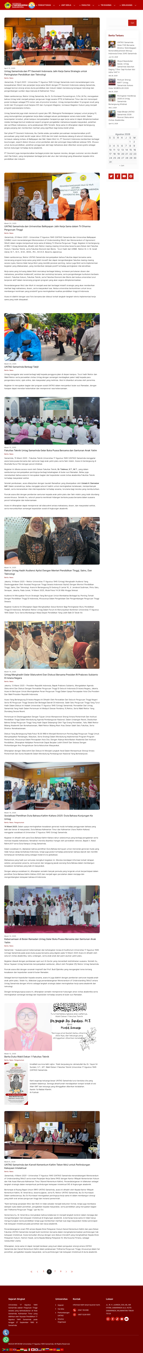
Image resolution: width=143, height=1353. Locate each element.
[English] (15, 1349)
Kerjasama (126, 5)
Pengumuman (19, 822)
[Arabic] (7, 1349)
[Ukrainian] (58, 1349)
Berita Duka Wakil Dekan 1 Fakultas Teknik (26, 1056)
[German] (18, 1349)
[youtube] (124, 176)
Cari (132, 23)
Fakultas (85, 5)
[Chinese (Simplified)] (11, 1349)
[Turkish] (55, 1349)
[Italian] (29, 1349)
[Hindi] (22, 1349)
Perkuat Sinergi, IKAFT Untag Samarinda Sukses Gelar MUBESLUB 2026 (121, 84)
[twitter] (111, 176)
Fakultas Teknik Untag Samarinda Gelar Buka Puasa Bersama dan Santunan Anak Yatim (50, 450)
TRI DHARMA (105, 5)
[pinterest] (131, 176)
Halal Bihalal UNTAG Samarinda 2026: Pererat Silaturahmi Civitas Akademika (121, 116)
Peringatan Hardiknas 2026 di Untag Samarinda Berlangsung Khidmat (122, 100)
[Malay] (40, 1349)
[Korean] (36, 1349)
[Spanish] (51, 1349)
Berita (6, 78)
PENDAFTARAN (44, 5)
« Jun (121, 165)
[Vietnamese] (62, 1349)
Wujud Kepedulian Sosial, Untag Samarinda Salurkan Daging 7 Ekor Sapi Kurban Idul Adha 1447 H (122, 66)
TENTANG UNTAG (20, 5)
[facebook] (117, 176)
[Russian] (47, 1349)
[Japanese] (33, 1349)
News (11, 78)
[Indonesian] (26, 1349)
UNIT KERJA (66, 5)
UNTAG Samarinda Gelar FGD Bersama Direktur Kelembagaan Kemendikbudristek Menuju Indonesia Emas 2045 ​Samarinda (123, 48)
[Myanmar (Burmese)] (44, 1349)
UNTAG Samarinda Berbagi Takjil (21, 366)
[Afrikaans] (4, 1349)
